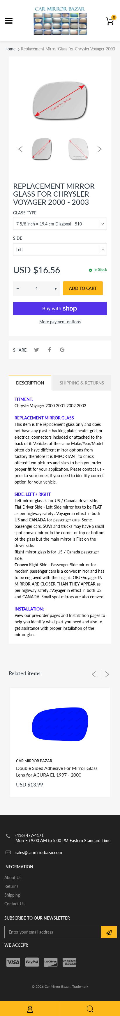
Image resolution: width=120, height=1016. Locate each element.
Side (17, 238)
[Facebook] (49, 349)
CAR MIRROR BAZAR (34, 761)
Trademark (80, 986)
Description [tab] (30, 382)
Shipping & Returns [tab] (82, 382)
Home (9, 48)
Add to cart (83, 288)
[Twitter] (36, 349)
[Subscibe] (109, 932)
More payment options (60, 321)
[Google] (62, 349)
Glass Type (24, 212)
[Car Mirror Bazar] (60, 20)
